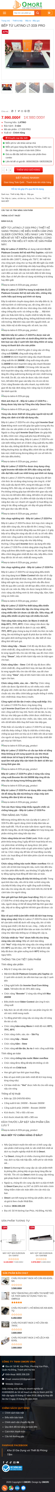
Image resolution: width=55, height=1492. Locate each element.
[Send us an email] (14, 1462)
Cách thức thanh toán (15, 1431)
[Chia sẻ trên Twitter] (19, 111)
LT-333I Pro (44, 439)
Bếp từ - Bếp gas (32, 21)
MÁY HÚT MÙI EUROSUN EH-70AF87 (14, 1254)
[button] (4, 12)
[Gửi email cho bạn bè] (22, 111)
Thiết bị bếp (18, 21)
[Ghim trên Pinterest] (25, 111)
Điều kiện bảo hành (14, 1417)
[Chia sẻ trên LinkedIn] (29, 111)
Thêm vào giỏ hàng (28, 170)
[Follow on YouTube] (18, 1462)
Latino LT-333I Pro (17, 350)
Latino (14, 198)
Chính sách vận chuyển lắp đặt (19, 1422)
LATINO (22, 122)
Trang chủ (5, 21)
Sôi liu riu (30, 198)
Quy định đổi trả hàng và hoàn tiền (21, 1427)
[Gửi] (37, 13)
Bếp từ (8, 198)
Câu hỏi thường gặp (14, 1436)
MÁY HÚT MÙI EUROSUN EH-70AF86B (41, 1254)
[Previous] (5, 54)
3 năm (18, 126)
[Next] (49, 54)
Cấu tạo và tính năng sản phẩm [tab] (17, 210)
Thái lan (38, 198)
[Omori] (27, 4)
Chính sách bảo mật (14, 1413)
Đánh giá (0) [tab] (7, 221)
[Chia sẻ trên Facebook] (15, 111)
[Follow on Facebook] (4, 1462)
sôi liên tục (21, 198)
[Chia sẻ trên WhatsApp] (12, 111)
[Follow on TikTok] (7, 1462)
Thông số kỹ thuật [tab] (10, 216)
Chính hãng (19, 133)
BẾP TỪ (12, 1135)
